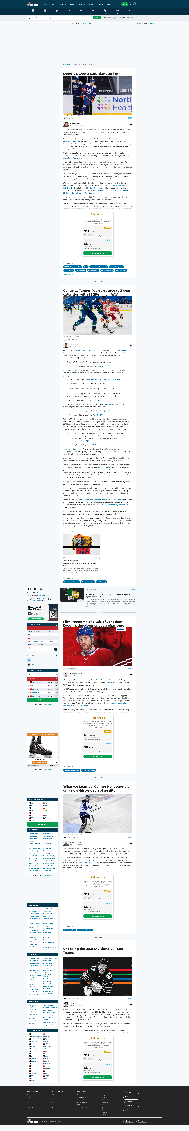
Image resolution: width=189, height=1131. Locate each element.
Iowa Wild (31, 946)
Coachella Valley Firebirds (33, 926)
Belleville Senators (34, 913)
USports (47, 1068)
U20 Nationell (35, 1039)
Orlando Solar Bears (48, 963)
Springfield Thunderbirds (47, 931)
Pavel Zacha (89, 193)
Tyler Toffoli (116, 500)
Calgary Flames (33, 841)
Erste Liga (48, 1046)
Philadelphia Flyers (48, 843)
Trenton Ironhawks (48, 984)
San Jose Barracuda (48, 928)
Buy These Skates (41, 762)
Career (104, 1114)
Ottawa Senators (48, 841)
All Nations (30, 1107)
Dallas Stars (32, 853)
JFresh (75, 449)
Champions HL (35, 1054)
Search (96, 18)
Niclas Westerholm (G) (36, 645)
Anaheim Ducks (33, 833)
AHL (32, 805)
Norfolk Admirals (47, 960)
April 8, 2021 (98, 366)
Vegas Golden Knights (49, 865)
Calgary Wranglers (34, 916)
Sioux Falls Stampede (49, 1015)
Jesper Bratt (76, 193)
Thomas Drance (114, 379)
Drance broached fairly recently (113, 505)
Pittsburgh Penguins (49, 846)
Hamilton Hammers (34, 935)
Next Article (98, 281)
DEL (32, 1068)
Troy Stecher (79, 500)
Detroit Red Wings (34, 856)
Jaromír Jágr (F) (34, 638)
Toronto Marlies (47, 940)
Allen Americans (33, 960)
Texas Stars (46, 937)
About (103, 1097)
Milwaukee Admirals (49, 913)
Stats (46, 4)
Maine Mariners (33, 994)
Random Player (110, 18)
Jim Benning (102, 467)
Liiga (50, 645)
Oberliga (33, 1073)
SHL (50, 631)
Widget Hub (105, 1095)
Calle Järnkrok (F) (35, 631)
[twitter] (130, 124)
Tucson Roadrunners (49, 942)
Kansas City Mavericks (35, 992)
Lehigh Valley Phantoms (50, 909)
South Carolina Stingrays (47, 975)
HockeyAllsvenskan (36, 1036)
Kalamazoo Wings (34, 989)
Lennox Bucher (40, 595)
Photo (103, 1105)
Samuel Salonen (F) (35, 634)
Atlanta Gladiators (34, 963)
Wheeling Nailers (48, 991)
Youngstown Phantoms (49, 1025)
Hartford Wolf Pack (34, 937)
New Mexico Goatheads (50, 958)
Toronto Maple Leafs (49, 858)
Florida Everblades (34, 970)
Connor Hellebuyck (85, 863)
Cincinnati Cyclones (34, 968)
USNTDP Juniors (47, 1020)
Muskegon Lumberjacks (50, 1007)
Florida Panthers (33, 861)
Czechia (51, 638)
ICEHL (32, 1081)
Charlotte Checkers (34, 918)
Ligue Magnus (49, 1039)
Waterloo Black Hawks (49, 1022)
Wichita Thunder (48, 993)
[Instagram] (35, 589)
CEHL (46, 1044)
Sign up (125, 4)
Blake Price (110, 353)
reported (92, 350)
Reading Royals (47, 968)
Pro (117, 4)
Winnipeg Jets (47, 870)
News (62, 64)
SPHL (32, 810)
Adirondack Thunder (34, 958)
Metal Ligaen (34, 1049)
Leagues (63, 4)
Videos (72, 4)
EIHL (46, 1041)
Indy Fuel (31, 984)
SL (31, 1066)
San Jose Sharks (47, 848)
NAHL (47, 805)
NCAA (32, 813)
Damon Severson (112, 190)
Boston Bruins (33, 836)
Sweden (29, 1095)
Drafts (81, 4)
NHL (32, 803)
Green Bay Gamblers (34, 1021)
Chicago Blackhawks (34, 846)
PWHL (47, 1078)
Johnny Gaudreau (113, 703)
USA (28, 1100)
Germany (29, 1105)
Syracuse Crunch (48, 935)
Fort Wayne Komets (34, 973)
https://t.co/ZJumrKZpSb (104, 411)
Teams (54, 4)
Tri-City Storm (47, 1017)
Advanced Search (128, 18)
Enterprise (105, 1112)
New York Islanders (48, 836)
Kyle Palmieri (75, 141)
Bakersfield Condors (34, 911)
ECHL (32, 808)
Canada (29, 1097)
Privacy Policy (105, 1102)
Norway (51, 634)
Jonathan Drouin (111, 682)
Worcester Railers (48, 996)
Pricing (110, 4)
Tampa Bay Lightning (49, 856)
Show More (42, 700)
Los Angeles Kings (34, 863)
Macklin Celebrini (37, 686)
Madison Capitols (48, 1005)
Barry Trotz (72, 158)
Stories (91, 4)
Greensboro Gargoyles (35, 975)
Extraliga (47, 818)
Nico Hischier (36, 696)
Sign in (132, 4)
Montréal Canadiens (34, 868)
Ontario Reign (47, 916)
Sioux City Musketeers (49, 1012)
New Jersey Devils (48, 833)
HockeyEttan (34, 1041)
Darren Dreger (73, 370)
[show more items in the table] (56, 649)
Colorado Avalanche (34, 848)
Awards (100, 4)
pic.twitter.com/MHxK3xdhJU (78, 441)
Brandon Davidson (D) (36, 641)
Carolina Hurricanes (34, 843)
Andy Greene (116, 185)
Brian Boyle (71, 188)
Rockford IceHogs (48, 923)
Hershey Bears (33, 944)
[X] (31, 589)
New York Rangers (48, 838)
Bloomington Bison (34, 965)
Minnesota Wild (33, 865)
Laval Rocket (32, 949)
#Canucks (113, 396)
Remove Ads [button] (153, 23)
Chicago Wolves (33, 921)
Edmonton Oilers (33, 858)
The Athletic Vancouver (97, 379)
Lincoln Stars (32, 1023)
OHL (32, 818)
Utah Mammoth (47, 861)
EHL (32, 1051)
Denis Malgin (36, 689)
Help (103, 1100)
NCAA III (47, 1063)
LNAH (47, 1066)
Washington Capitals (49, 868)
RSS (103, 1110)
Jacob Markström (101, 500)
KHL (46, 808)
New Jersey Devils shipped (107, 139)
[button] (130, 11)
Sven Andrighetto (37, 682)
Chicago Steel (32, 1009)
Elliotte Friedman (82, 350)
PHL (46, 1049)
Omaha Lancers (47, 1010)
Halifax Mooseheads (98, 680)
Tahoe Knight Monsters (50, 979)
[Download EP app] (42, 612)
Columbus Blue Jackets (35, 851)
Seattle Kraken (47, 851)
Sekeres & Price (122, 353)
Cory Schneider (95, 188)
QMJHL (33, 820)
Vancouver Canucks (48, 863)
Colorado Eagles (33, 930)
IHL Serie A (48, 1036)
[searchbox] (64, 18)
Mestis (33, 1046)
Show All (67, 274)
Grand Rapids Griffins (35, 932)
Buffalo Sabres (33, 838)
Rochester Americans (49, 921)
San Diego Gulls (47, 926)
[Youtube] (38, 589)
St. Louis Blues (47, 853)
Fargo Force (32, 1018)
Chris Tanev (89, 500)
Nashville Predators (34, 870)
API (103, 1107)
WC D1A (33, 1078)
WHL (32, 815)
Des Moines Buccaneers (35, 1012)
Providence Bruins (48, 918)
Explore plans (98, 253)
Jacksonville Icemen (34, 987)
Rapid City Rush (47, 965)
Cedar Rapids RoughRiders (32, 1006)
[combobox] (64, 18)
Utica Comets (47, 945)
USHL (47, 803)
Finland (29, 1102)
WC (32, 1076)
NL (46, 815)
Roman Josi (35, 693)
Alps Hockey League (51, 1034)
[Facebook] (28, 589)
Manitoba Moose (48, 911)
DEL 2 (32, 1071)
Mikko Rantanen (82, 706)
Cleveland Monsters (34, 923)
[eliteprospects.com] (32, 4)
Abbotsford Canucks (34, 909)
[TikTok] (41, 589)
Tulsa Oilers (46, 988)
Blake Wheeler (43, 599)
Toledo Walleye (47, 981)
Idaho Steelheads (33, 982)
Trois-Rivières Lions (48, 986)
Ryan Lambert (110, 404)
